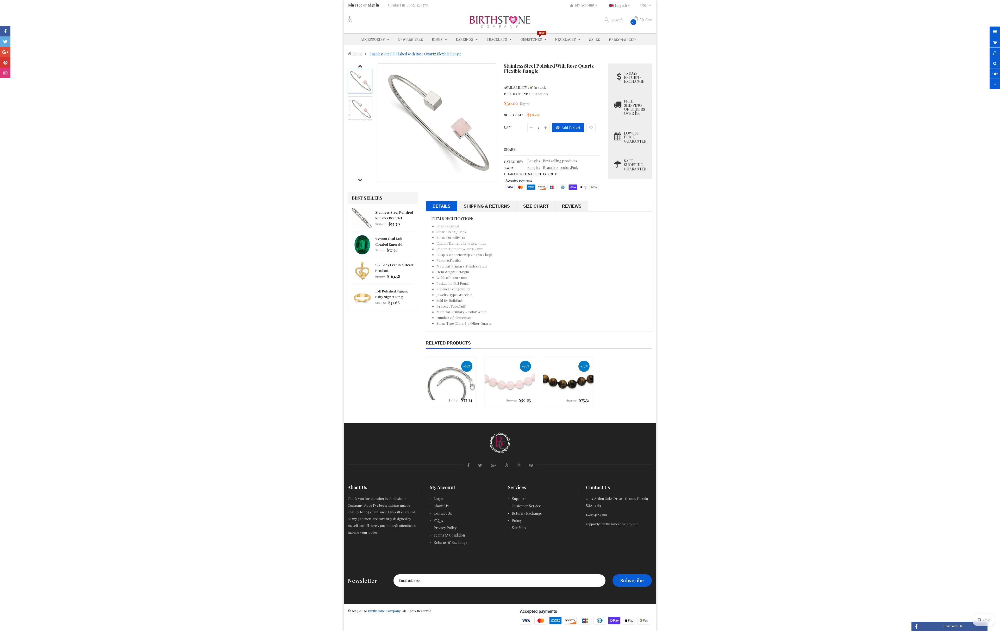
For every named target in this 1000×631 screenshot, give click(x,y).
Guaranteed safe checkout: (531, 174)
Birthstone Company (384, 611)
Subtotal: (513, 115)
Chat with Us (953, 626)
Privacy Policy (445, 527)
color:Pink (569, 167)
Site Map (519, 527)
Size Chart (536, 206)
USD (646, 5)
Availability (515, 87)
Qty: (507, 127)
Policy (517, 520)
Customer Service (526, 505)
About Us (441, 505)
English (621, 5)
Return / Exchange (527, 513)
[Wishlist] (591, 127)
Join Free (355, 5)
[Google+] (5, 52)
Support (519, 498)
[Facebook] (5, 31)
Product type (517, 94)
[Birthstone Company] (500, 442)
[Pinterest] (5, 62)
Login (438, 498)
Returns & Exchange (450, 542)
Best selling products (560, 160)
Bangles (533, 160)
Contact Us (443, 513)
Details (442, 206)
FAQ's (438, 520)
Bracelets (550, 167)
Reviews (572, 206)
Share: (510, 149)
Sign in (373, 5)
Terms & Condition (449, 535)
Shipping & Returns (487, 206)
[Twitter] (5, 41)
